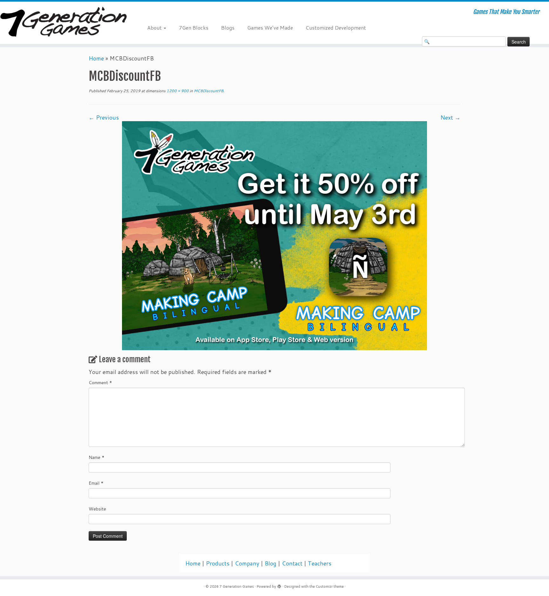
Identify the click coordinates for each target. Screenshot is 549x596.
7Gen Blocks (193, 27)
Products (217, 563)
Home (96, 58)
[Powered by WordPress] (279, 585)
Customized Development (336, 27)
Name (97, 457)
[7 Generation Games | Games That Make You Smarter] (63, 23)
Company (247, 563)
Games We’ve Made (270, 27)
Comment (100, 382)
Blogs (227, 27)
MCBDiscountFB (208, 91)
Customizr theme (330, 586)
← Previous (104, 117)
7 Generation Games (237, 586)
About (155, 27)
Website (97, 509)
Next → (450, 117)
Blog (270, 563)
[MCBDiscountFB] (274, 235)
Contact (292, 563)
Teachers (319, 563)
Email (96, 483)
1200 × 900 (177, 91)
